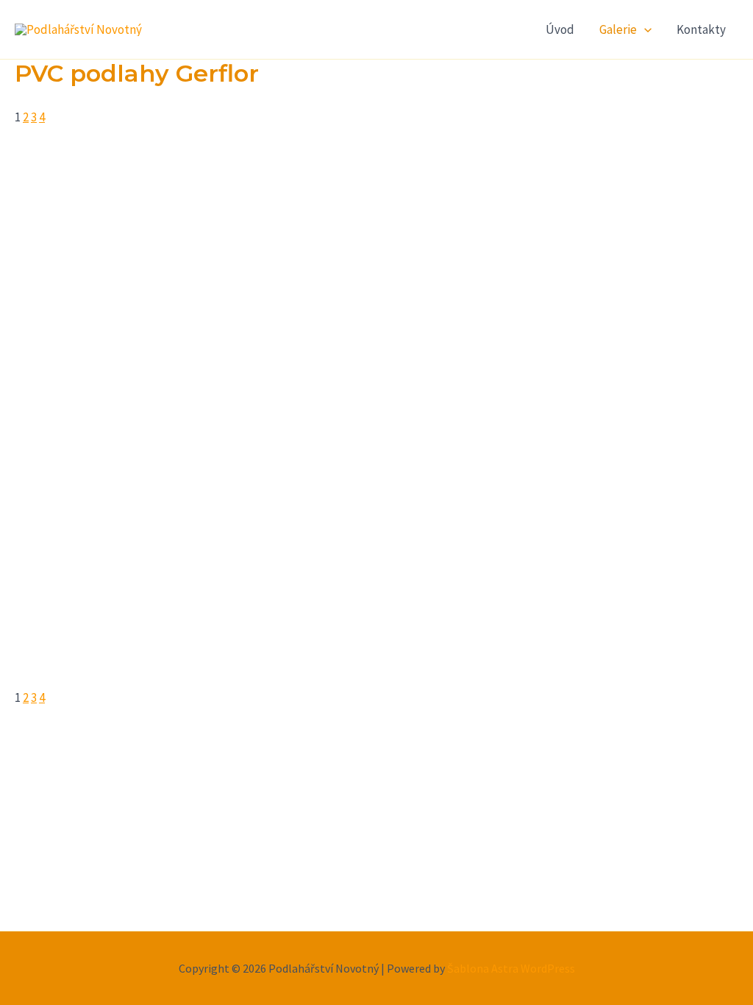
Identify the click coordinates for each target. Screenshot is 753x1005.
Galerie (618, 29)
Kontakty (701, 29)
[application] (644, 29)
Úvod (560, 29)
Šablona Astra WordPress (511, 968)
